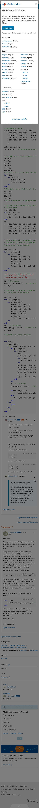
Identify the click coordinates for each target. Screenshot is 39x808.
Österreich (24, 61)
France (4, 69)
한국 (3, 112)
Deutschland (6, 61)
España (4, 63)
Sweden (23, 66)
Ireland (4, 72)
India (4, 94)
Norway (23, 58)
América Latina (7, 41)
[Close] (36, 4)
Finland (4, 66)
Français (25, 78)
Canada (4, 44)
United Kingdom (26, 81)
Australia (5, 91)
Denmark (5, 58)
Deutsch (25, 72)
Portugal (23, 63)
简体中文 (7, 103)
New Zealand (6, 97)
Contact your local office (19, 119)
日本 (3, 109)
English (24, 75)
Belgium (4, 55)
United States (6, 47)
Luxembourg (6, 78)
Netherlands (24, 55)
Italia (4, 75)
